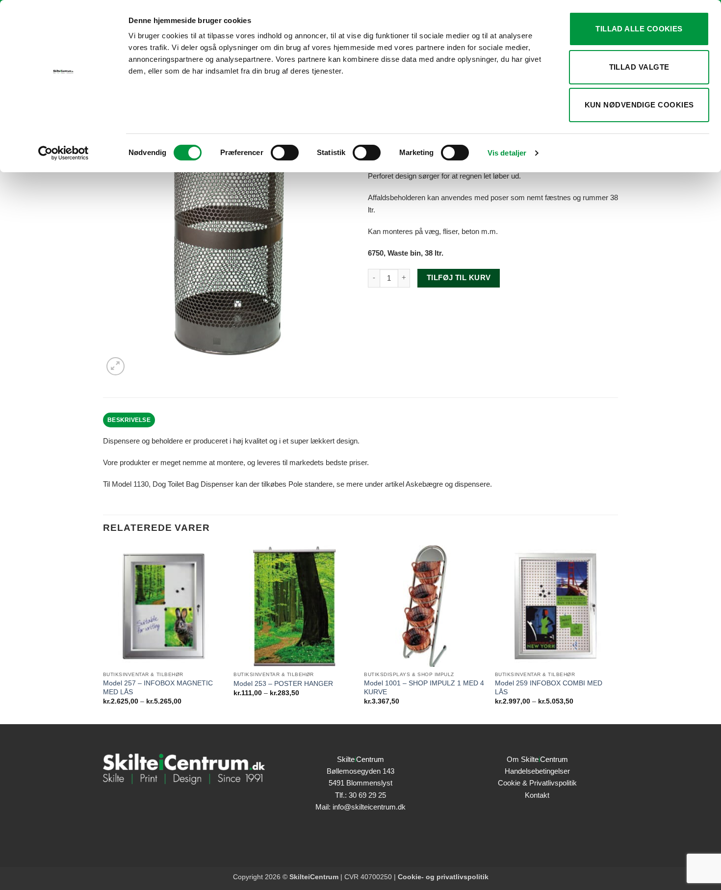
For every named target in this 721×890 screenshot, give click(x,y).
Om (537, 759)
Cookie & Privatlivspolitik (537, 783)
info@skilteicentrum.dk (369, 807)
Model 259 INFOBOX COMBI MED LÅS (548, 688)
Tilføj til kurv (459, 278)
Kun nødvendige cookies (639, 105)
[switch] (285, 152)
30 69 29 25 (367, 795)
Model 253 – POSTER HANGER (283, 683)
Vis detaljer (507, 153)
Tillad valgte (639, 67)
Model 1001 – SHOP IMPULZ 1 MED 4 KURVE (424, 688)
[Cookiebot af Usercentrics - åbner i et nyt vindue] (63, 153)
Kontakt (537, 795)
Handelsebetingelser (537, 771)
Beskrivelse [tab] (129, 420)
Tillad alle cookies (639, 29)
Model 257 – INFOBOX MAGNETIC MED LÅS (158, 688)
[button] (115, 366)
